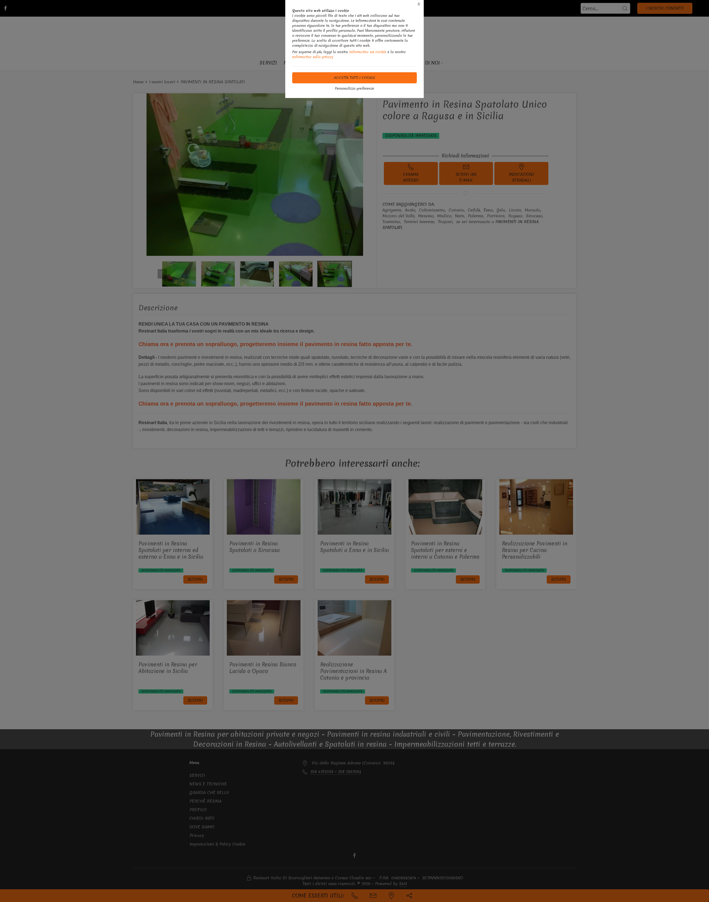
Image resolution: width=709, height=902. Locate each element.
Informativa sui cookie (367, 52)
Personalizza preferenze (354, 88)
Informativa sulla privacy (312, 57)
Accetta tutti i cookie (354, 77)
